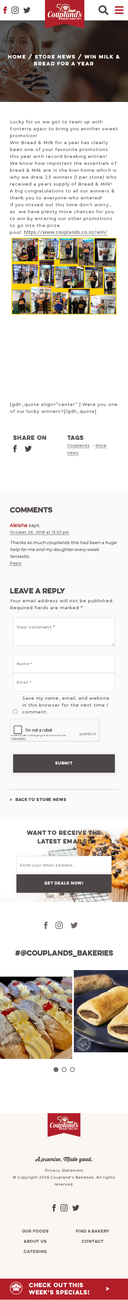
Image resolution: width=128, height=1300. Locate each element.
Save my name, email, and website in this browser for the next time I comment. (66, 704)
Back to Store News (41, 800)
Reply (15, 563)
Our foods (35, 1231)
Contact (92, 1241)
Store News (55, 57)
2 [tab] (64, 1069)
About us (35, 1241)
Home (17, 57)
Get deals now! (64, 883)
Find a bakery (92, 1231)
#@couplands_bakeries (64, 953)
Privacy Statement (64, 1170)
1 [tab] (55, 1069)
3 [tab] (72, 1069)
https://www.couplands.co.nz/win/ (65, 232)
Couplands (78, 445)
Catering (35, 1252)
